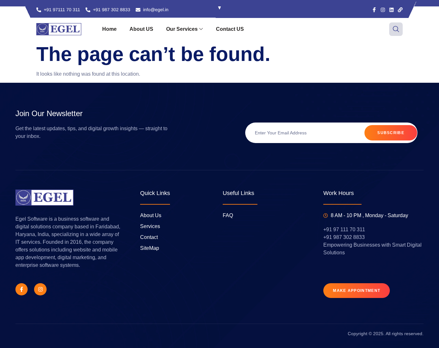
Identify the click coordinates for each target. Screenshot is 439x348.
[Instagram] (383, 9)
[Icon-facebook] (374, 9)
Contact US (230, 29)
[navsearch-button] (396, 29)
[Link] (400, 9)
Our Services (182, 29)
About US (141, 29)
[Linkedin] (391, 9)
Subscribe (390, 133)
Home (109, 29)
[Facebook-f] (21, 289)
